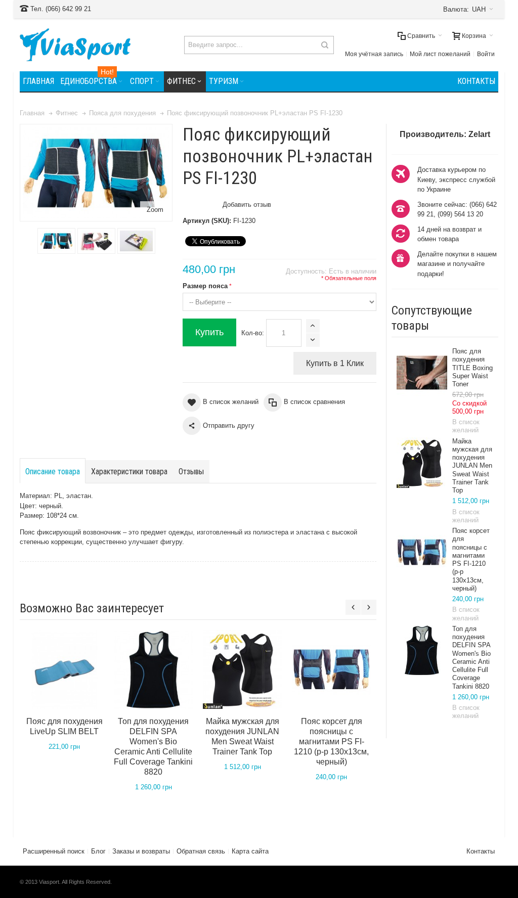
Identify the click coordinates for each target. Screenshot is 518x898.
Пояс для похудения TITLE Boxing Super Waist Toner (472, 367)
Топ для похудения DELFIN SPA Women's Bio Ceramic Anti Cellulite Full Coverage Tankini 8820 (471, 657)
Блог (98, 851)
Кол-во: (252, 333)
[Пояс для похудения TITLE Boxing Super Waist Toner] (422, 372)
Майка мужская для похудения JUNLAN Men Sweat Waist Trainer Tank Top (472, 466)
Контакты (480, 851)
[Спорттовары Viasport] (75, 44)
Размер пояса (205, 286)
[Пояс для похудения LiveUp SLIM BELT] (64, 669)
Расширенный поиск (53, 851)
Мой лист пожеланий (440, 54)
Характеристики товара (129, 471)
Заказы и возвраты (141, 851)
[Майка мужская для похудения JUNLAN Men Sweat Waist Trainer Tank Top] (422, 462)
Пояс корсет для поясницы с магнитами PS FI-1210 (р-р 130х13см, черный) (471, 559)
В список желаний (466, 426)
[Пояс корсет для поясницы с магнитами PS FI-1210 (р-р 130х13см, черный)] (422, 552)
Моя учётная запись (374, 54)
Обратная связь (201, 851)
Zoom (155, 209)
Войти (486, 54)
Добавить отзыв (247, 204)
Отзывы (191, 471)
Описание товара (52, 471)
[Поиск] (324, 45)
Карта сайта (250, 851)
